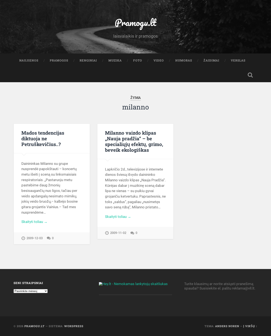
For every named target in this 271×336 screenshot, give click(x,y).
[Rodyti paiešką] (250, 75)
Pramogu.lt (135, 22)
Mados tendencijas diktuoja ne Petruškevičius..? (42, 138)
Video (158, 60)
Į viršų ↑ (250, 326)
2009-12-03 (34, 238)
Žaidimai (211, 60)
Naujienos (28, 60)
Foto (137, 60)
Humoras (183, 60)
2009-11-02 (118, 233)
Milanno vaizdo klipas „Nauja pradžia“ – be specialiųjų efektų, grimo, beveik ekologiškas (134, 141)
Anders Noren (227, 326)
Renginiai (88, 60)
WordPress (73, 326)
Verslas (238, 60)
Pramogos (59, 60)
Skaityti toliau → (34, 222)
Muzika (115, 60)
